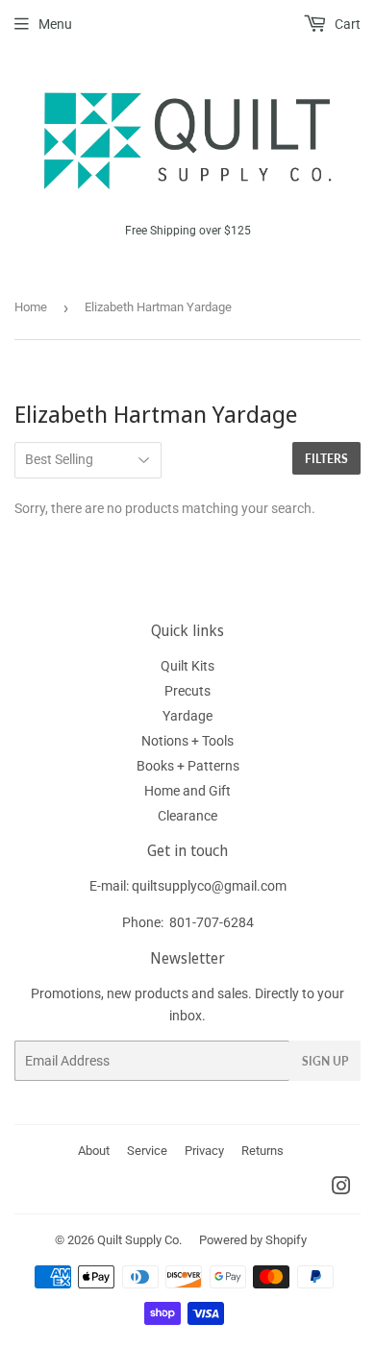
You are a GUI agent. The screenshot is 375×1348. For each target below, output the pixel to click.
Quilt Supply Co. (139, 1240)
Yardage (187, 715)
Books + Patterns (188, 765)
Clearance (187, 815)
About (94, 1150)
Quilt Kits (187, 666)
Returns (262, 1150)
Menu (55, 24)
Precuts (187, 691)
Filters (326, 459)
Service (147, 1150)
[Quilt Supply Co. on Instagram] (341, 1188)
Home (30, 307)
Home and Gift (187, 790)
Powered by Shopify (253, 1240)
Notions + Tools (187, 740)
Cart (346, 24)
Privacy (204, 1150)
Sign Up (325, 1061)
